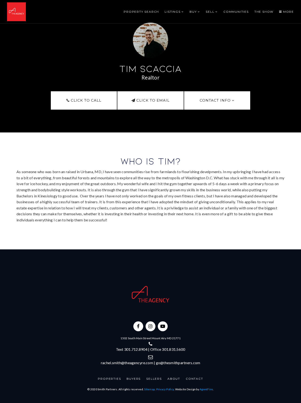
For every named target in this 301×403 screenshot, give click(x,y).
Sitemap (149, 389)
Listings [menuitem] (173, 11)
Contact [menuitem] (194, 378)
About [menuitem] (173, 378)
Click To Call (85, 100)
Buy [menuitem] (194, 11)
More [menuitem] (288, 11)
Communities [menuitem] (236, 11)
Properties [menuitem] (109, 378)
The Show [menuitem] (263, 11)
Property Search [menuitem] (141, 11)
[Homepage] (16, 11)
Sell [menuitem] (210, 11)
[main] (150, 124)
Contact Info (216, 100)
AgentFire (206, 389)
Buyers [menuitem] (134, 378)
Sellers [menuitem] (154, 378)
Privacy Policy (165, 389)
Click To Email (152, 100)
